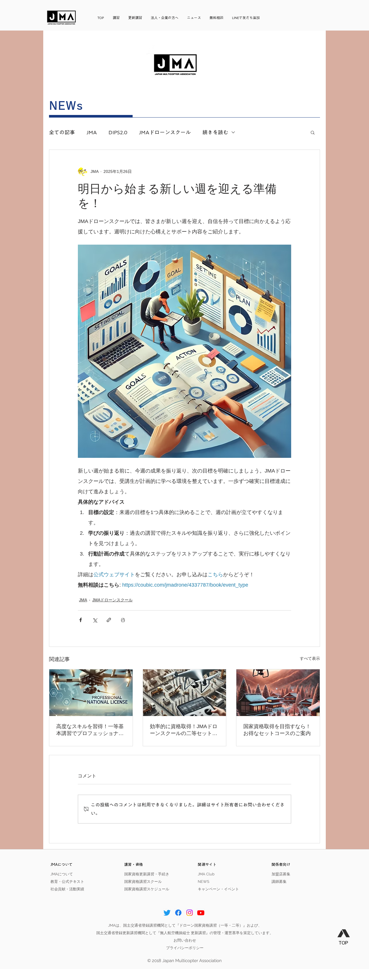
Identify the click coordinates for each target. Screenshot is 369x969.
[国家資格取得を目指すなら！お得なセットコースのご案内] (278, 692)
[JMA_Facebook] (178, 912)
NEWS (203, 881)
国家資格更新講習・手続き (146, 874)
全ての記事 (62, 132)
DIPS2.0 (117, 132)
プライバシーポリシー (185, 948)
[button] (312, 132)
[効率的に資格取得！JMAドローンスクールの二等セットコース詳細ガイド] (184, 692)
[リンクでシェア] (109, 620)
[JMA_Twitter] (167, 912)
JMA (91, 132)
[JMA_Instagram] (189, 912)
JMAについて (61, 874)
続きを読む (215, 132)
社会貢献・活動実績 (67, 889)
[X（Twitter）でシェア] (94, 620)
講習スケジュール (154, 889)
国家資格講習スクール (143, 881)
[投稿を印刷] (123, 620)
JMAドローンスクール (165, 132)
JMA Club (206, 874)
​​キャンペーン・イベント (218, 889)
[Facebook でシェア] (80, 620)
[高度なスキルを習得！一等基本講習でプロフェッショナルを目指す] (91, 692)
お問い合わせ (185, 940)
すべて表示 (310, 658)
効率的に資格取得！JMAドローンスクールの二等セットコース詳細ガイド (183, 730)
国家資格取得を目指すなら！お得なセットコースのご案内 (277, 730)
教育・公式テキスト (67, 881)
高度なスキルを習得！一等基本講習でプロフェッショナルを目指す (90, 730)
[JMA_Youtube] (201, 912)
